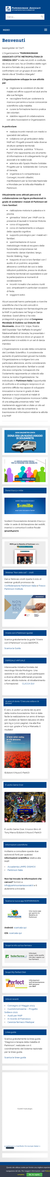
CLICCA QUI (28, 683)
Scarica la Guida (12, 648)
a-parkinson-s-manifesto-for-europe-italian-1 (22, 1146)
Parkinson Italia (15, 870)
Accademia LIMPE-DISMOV (22, 866)
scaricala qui (20, 927)
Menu (6, 30)
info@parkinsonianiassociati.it (18, 885)
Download (10, 1148)
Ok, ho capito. (34, 1175)
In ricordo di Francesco (19, 1018)
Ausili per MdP (15, 1015)
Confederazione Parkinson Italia (20, 585)
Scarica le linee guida (15, 1057)
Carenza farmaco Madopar (21, 1022)
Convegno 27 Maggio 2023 (21, 1005)
